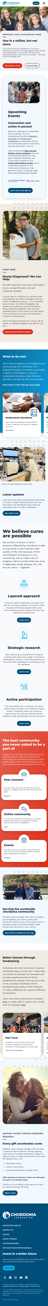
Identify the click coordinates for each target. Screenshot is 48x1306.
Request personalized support (18, 332)
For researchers (11, 1243)
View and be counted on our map (19, 933)
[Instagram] (15, 1277)
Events (6, 1234)
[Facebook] (10, 1277)
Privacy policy (24, 1286)
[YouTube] (21, 1277)
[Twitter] (5, 1277)
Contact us (8, 1230)
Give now (9, 1268)
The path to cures (12, 66)
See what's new (11, 513)
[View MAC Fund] (22, 1035)
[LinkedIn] (26, 1277)
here (5, 1002)
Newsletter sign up (12, 1226)
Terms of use (35, 1286)
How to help (32, 66)
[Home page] (11, 3)
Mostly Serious (13, 1299)
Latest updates (10, 1239)
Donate (36, 3)
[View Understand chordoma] (22, 415)
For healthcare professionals (17, 1248)
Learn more (24, 620)
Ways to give (10, 1193)
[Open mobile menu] (44, 3)
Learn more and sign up (20, 190)
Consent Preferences (10, 1286)
